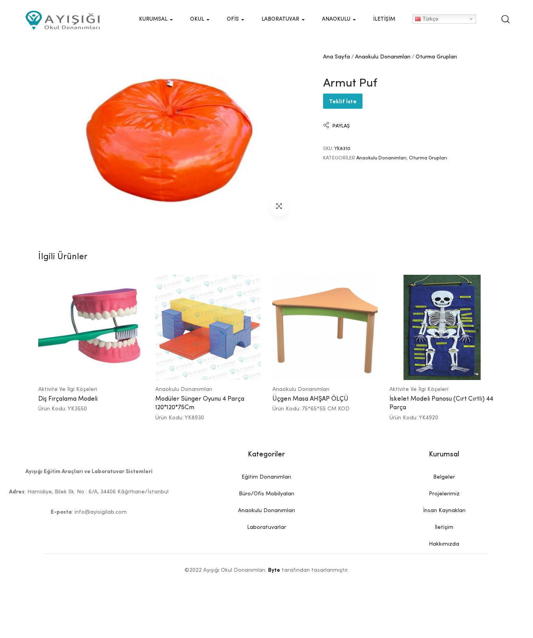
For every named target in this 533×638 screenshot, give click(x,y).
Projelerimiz (444, 494)
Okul (198, 19)
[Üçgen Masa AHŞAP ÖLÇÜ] (325, 327)
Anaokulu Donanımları (382, 57)
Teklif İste (343, 101)
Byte (274, 570)
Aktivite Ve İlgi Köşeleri (67, 389)
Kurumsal (154, 19)
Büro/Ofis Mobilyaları (266, 494)
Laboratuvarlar (266, 527)
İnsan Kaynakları (444, 510)
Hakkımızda (444, 544)
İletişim (384, 19)
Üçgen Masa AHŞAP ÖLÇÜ (310, 399)
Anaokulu (337, 19)
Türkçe (429, 18)
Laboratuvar (281, 19)
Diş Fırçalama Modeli (68, 399)
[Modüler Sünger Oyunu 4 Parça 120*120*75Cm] (208, 327)
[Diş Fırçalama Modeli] (91, 327)
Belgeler (444, 477)
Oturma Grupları (436, 57)
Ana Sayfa (336, 57)
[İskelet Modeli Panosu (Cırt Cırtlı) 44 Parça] (442, 327)
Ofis (233, 19)
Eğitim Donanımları (266, 477)
